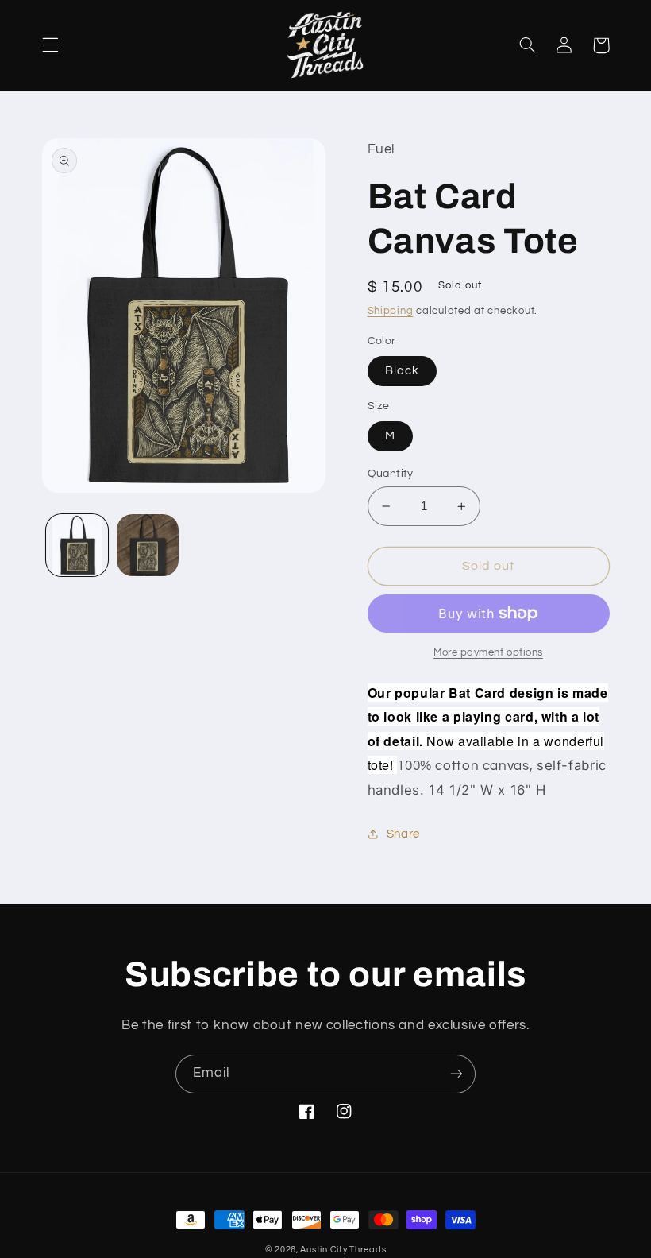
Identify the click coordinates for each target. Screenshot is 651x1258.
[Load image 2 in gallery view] (148, 545)
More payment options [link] (488, 653)
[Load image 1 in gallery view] (77, 545)
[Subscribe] (456, 1074)
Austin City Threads (343, 1249)
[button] (50, 45)
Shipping (391, 311)
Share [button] (403, 834)
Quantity (391, 473)
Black (402, 371)
